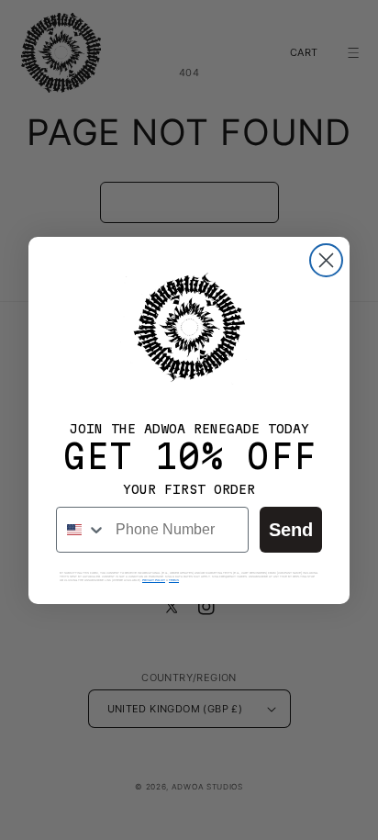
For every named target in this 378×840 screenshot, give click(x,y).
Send (291, 530)
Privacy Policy (153, 580)
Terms (174, 580)
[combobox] (81, 530)
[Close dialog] (326, 260)
